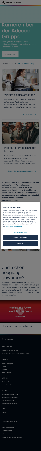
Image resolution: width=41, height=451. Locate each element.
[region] (20, 225)
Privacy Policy (18, 226)
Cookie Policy (9, 226)
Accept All (20, 243)
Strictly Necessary (20, 237)
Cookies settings (20, 232)
